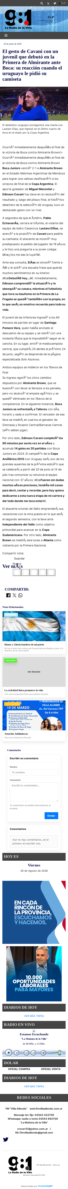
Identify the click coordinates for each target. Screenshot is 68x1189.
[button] (41, 3)
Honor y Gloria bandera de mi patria (24, 644)
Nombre (13, 767)
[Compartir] (17, 572)
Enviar (51, 815)
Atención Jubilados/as (16, 733)
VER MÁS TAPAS (34, 1015)
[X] (48, 3)
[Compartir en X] (14, 595)
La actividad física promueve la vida (23, 690)
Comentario (15, 780)
